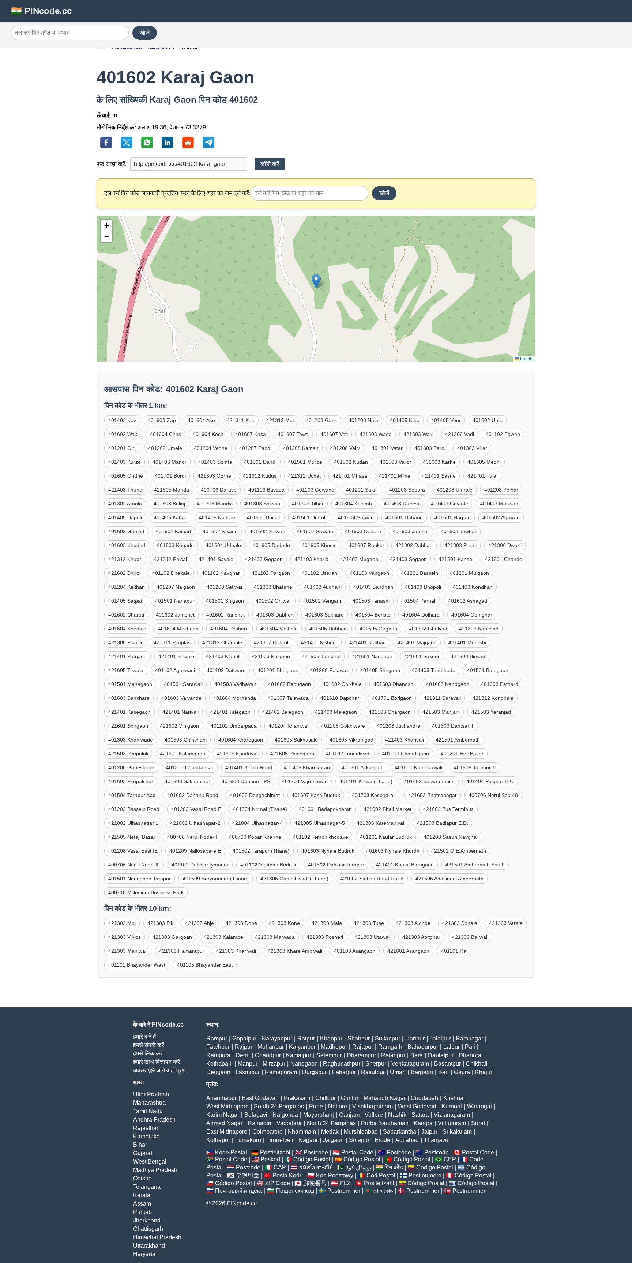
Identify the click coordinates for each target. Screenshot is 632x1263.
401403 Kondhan (473, 587)
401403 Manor (170, 462)
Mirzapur (274, 1064)
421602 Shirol (124, 573)
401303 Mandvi (215, 504)
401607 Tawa (293, 434)
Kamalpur (298, 1055)
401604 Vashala (279, 629)
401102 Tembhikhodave (320, 837)
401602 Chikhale (342, 684)
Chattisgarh (148, 1229)
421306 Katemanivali (381, 823)
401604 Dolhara (421, 615)
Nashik (397, 1115)
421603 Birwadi (468, 656)
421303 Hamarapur (181, 951)
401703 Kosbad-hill (374, 795)
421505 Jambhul (321, 656)
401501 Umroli (309, 517)
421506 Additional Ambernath (449, 878)
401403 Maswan (499, 504)
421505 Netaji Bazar (131, 837)
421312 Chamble (222, 642)
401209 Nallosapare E (195, 851)
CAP (280, 1167)
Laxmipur (248, 1072)
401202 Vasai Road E (196, 809)
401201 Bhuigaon (277, 670)
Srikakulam (457, 1132)
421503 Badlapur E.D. (442, 823)
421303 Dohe (241, 923)
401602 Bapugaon (289, 684)
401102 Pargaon (271, 573)
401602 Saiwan (267, 531)
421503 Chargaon (390, 712)
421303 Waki (418, 434)
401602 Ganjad (126, 531)
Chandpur (268, 1055)
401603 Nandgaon (447, 684)
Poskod (270, 1159)
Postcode (316, 1152)
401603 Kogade (175, 545)
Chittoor (325, 1098)
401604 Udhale (223, 545)
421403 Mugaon (359, 559)
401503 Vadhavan (235, 684)
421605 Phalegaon (292, 753)
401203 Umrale (455, 490)
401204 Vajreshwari (305, 781)
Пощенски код (295, 1191)
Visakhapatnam (372, 1106)
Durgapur (314, 1072)
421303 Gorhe (214, 476)
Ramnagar (469, 1038)
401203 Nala (363, 420)
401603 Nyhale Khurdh (393, 851)
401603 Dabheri (275, 615)
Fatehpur (218, 1047)
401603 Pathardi (500, 684)
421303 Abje (199, 923)
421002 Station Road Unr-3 (372, 878)
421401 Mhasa (349, 476)
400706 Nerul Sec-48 (493, 795)
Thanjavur (437, 1140)
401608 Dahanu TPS (246, 781)
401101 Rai (454, 951)
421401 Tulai (482, 476)
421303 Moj (122, 923)
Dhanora (470, 1055)
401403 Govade (449, 504)
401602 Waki (123, 434)
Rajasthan (146, 1128)
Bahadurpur (422, 1047)
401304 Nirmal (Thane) (260, 809)
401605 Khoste (319, 545)
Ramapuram (281, 1072)
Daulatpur (441, 1055)
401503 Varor (395, 462)
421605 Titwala (125, 670)
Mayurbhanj (318, 1115)
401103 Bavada (266, 490)
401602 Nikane (220, 531)
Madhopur (334, 1047)
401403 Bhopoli (423, 587)
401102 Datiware (226, 670)
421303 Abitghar (421, 937)
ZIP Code (277, 1183)
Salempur (329, 1055)
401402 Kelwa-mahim (429, 781)
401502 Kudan (351, 462)
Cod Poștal (380, 1175)
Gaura (462, 1072)
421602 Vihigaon (179, 726)
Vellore (374, 1115)
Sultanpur (387, 1038)
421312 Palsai (170, 559)
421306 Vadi (459, 434)
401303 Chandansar (190, 767)
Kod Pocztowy (334, 1175)
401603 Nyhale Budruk (327, 851)
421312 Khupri (125, 559)
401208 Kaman (301, 448)
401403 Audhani (323, 587)
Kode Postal (231, 1152)
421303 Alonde (413, 923)
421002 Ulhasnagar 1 (133, 823)
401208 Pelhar (501, 490)
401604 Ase (201, 420)
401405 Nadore (217, 517)
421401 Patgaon (127, 656)
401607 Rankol (366, 545)
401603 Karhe (439, 462)
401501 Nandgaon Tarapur (139, 878)
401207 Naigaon (176, 587)
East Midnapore (226, 1132)
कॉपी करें (269, 164)
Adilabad (407, 1140)
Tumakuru (248, 1140)
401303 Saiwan (262, 504)
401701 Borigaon (392, 698)
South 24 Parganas (279, 1106)
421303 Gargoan (172, 937)
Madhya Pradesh (155, 1170)
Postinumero (425, 1175)
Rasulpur (373, 1072)
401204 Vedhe (210, 448)
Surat (478, 1123)
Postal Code (357, 1152)
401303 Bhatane (273, 587)
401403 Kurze (124, 462)
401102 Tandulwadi (348, 753)
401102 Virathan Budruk (268, 865)
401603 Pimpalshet (130, 781)
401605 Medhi (484, 462)
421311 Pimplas (172, 642)
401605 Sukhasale (296, 740)
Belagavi (255, 1115)
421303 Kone (284, 923)
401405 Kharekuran (307, 767)
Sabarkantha (399, 1132)
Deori (243, 1055)
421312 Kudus (259, 476)
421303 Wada (376, 434)
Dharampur (361, 1055)
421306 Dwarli (505, 545)
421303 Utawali (373, 937)
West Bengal (149, 1161)
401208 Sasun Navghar (451, 837)
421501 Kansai (456, 559)
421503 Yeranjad (491, 712)
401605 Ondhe (125, 476)
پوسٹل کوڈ (358, 1167)
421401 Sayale (216, 559)
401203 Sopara (407, 490)
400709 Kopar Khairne (255, 837)
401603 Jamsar (411, 531)
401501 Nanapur (174, 601)
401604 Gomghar (471, 615)
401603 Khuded (126, 545)
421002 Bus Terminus (448, 809)
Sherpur (375, 1064)
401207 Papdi (255, 448)
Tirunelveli (279, 1140)
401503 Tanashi (371, 601)
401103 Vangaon (369, 573)
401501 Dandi (260, 462)
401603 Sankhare (129, 698)
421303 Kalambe (223, 937)
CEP (450, 1159)
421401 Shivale (176, 656)
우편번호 (247, 1175)
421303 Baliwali (470, 937)
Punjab (142, 1212)
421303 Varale (506, 923)
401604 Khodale (127, 629)
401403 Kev (122, 420)
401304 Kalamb (353, 504)
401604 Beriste (373, 615)
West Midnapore (227, 1106)
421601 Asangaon (408, 951)
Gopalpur (244, 1038)
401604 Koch (208, 434)
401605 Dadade (271, 545)
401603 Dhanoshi (393, 684)
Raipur (306, 1038)
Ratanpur (393, 1055)
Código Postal (311, 1159)
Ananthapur (221, 1098)
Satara (420, 1115)
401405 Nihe (405, 420)
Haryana (144, 1254)
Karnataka (146, 1136)
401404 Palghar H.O (490, 781)
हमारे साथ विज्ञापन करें (156, 1062)
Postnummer (343, 1191)
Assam (142, 1204)
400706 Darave (219, 490)
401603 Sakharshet (187, 781)
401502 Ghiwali (273, 601)
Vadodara (289, 1123)
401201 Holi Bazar (462, 753)
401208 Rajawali (329, 670)
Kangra (423, 1123)
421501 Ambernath (458, 740)
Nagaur (308, 1140)
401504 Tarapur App (131, 795)
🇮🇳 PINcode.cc (41, 11)
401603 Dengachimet (255, 795)
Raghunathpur (341, 1064)
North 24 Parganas (331, 1123)
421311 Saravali (442, 698)
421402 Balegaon (282, 712)
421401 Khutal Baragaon (405, 865)
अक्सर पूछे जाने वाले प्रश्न (160, 1070)
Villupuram (452, 1123)
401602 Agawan (501, 517)
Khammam (302, 1132)
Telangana (147, 1187)
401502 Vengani (322, 601)
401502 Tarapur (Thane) (261, 851)
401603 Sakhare (324, 615)
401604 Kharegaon (240, 740)
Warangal (479, 1106)
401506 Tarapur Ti (475, 767)
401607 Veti (334, 434)
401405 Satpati (125, 601)
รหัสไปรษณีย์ (316, 1167)
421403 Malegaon (336, 712)
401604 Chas (165, 434)
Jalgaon (333, 1140)
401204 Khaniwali (288, 726)
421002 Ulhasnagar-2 (195, 823)
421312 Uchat (304, 476)
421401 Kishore (319, 642)
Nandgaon (304, 1064)
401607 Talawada (288, 698)
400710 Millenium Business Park (146, 892)
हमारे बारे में (144, 1036)
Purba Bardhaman (385, 1123)
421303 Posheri (324, 937)
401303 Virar (472, 448)
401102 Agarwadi (175, 670)
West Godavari (417, 1106)
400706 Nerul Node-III (134, 865)
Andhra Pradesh (154, 1119)
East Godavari (260, 1098)
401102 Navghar (221, 573)
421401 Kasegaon (129, 712)
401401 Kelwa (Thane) (365, 781)
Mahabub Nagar (385, 1098)
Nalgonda (285, 1115)
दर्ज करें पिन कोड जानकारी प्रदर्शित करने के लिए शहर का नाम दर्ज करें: (177, 193)
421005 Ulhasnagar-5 (319, 823)
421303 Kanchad (479, 629)
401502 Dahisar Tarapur (336, 865)
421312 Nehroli (271, 642)
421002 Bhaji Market (387, 809)
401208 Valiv (345, 448)
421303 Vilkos (124, 937)
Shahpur (358, 1038)
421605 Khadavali (238, 753)
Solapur (359, 1140)
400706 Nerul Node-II (192, 837)
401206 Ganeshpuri (131, 767)
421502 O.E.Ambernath (458, 851)
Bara (416, 1055)
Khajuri (484, 1072)
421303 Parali (460, 545)
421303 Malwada (275, 937)
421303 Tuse (369, 923)
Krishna (453, 1098)
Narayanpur (277, 1038)
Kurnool (451, 1106)
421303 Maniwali (127, 951)
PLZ (345, 1183)
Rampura (218, 1055)
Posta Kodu (287, 1175)
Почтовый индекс (239, 1191)
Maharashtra (149, 1103)
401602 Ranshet (225, 615)
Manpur (247, 1064)
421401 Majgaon (417, 642)
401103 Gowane (315, 490)
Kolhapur (218, 1140)
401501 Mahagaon (130, 684)
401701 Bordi (170, 476)
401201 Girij (122, 448)
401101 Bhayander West (136, 965)
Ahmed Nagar (224, 1123)
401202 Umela (165, 448)
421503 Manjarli (441, 712)
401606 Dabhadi (328, 629)
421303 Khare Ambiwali (295, 951)
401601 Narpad (452, 517)
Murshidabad (361, 1132)
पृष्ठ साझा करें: (112, 164)
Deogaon (218, 1072)
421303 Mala (327, 923)
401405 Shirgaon (380, 670)
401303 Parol (429, 448)
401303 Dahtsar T (453, 726)
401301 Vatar (387, 448)
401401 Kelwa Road (248, 767)
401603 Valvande (181, 698)
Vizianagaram (452, 1115)
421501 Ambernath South (475, 865)
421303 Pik (160, 923)
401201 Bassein (419, 573)
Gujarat (142, 1153)
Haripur (415, 1038)
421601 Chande (503, 559)
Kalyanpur (302, 1047)
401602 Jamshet (175, 615)
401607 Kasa (250, 434)
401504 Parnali (418, 601)
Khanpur (331, 1038)
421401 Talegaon (230, 712)
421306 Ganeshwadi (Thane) (294, 878)
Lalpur (451, 1047)
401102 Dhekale (171, 573)
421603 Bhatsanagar (432, 795)
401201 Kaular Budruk (386, 837)
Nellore (337, 1106)
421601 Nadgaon (372, 656)
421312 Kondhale (493, 698)
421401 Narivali (180, 712)
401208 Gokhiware (343, 726)
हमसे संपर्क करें (148, 1045)
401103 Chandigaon (405, 753)
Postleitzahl (275, 1152)
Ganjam (349, 1115)
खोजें (145, 33)
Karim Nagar (222, 1115)
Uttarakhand (149, 1246)
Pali (470, 1047)
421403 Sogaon (408, 559)
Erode (382, 1140)
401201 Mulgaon (469, 573)
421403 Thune (125, 490)
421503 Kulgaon (271, 656)
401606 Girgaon (378, 629)
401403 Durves (401, 504)
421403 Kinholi (223, 656)
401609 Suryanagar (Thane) (216, 878)
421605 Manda (171, 490)
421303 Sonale (459, 923)
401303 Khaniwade (130, 740)
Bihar (140, 1145)
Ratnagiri (259, 1123)
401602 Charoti (126, 615)
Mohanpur (270, 1047)
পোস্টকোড (383, 1191)
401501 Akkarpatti (362, 767)
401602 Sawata (315, 531)
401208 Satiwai (224, 587)
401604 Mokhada (178, 629)
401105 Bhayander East (205, 965)
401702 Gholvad (428, 629)
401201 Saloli (361, 490)
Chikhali (477, 1064)
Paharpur (344, 1072)
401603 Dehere (363, 531)
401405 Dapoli (125, 517)
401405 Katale (170, 517)
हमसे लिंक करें (148, 1053)
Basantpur (447, 1064)
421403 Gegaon (264, 559)
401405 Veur (446, 420)
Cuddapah (424, 1098)
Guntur (349, 1098)
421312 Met (280, 420)
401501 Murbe (305, 462)
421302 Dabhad (414, 545)
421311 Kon (241, 420)
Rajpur (243, 1047)
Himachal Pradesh (157, 1237)
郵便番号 (315, 1183)
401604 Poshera (229, 629)
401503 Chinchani (186, 740)
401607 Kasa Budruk (315, 795)
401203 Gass (321, 420)
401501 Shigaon (225, 601)
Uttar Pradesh (151, 1094)
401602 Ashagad (467, 601)
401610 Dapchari (340, 698)
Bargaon (422, 1072)
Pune (316, 1106)
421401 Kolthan (367, 642)
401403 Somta (215, 462)
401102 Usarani (320, 573)
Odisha (142, 1178)
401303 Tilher (308, 504)
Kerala (141, 1195)
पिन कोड (393, 1167)
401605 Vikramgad (351, 740)
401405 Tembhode (433, 670)
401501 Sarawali (183, 684)
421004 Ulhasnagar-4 (257, 823)
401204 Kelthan (126, 587)
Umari (398, 1072)
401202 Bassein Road (133, 809)
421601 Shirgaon (128, 726)
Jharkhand (147, 1220)
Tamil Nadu (148, 1111)
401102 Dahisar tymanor (200, 865)
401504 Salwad (356, 517)
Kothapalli (219, 1064)
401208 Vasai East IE (133, 851)
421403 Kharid (311, 559)
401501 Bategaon (487, 670)
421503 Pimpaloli (128, 753)
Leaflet (526, 358)
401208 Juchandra (398, 726)
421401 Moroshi (467, 642)
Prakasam (297, 1098)
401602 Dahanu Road (192, 795)
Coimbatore (267, 1132)
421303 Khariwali (236, 951)
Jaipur (429, 1132)
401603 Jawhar (459, 531)
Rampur (216, 1038)
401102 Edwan (503, 434)
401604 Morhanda (234, 698)
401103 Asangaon (355, 951)
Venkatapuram (410, 1064)
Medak (330, 1132)
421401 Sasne (439, 476)
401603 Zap (162, 420)
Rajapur (362, 1047)
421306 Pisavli (125, 642)
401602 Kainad (173, 531)
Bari (443, 1072)
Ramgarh (390, 1047)
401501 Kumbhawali (418, 767)
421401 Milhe (394, 476)
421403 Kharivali (404, 740)
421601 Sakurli (421, 656)
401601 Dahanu (404, 517)
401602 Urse (488, 420)
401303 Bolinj (169, 504)
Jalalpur (440, 1038)
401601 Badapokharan (325, 809)
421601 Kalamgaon (182, 753)
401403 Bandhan (373, 587)
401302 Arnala (125, 504)
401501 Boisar (264, 517)
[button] (316, 281)
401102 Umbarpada (234, 726)
